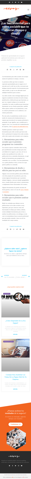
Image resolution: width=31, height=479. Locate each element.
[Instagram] (18, 2)
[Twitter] (15, 2)
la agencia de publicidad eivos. (20, 126)
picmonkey (6, 192)
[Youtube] (21, 2)
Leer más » (15, 334)
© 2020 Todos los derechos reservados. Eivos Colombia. (15, 474)
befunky (26, 189)
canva (22, 189)
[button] (7, 69)
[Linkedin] (9, 2)
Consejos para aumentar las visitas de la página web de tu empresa (15, 377)
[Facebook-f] (12, 2)
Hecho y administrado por (15, 477)
